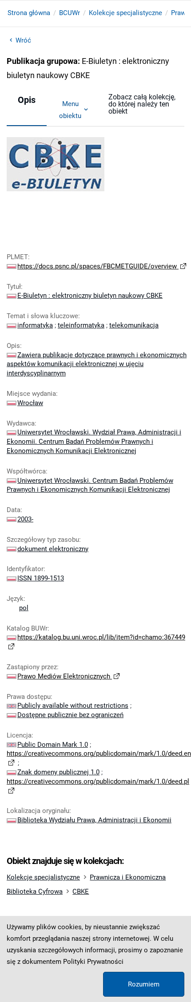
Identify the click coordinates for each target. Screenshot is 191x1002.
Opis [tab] (27, 100)
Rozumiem (143, 984)
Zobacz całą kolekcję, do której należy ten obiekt (141, 104)
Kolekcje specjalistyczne (125, 13)
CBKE (80, 891)
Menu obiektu (70, 109)
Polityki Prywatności (93, 962)
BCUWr (69, 13)
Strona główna (29, 13)
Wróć (23, 40)
